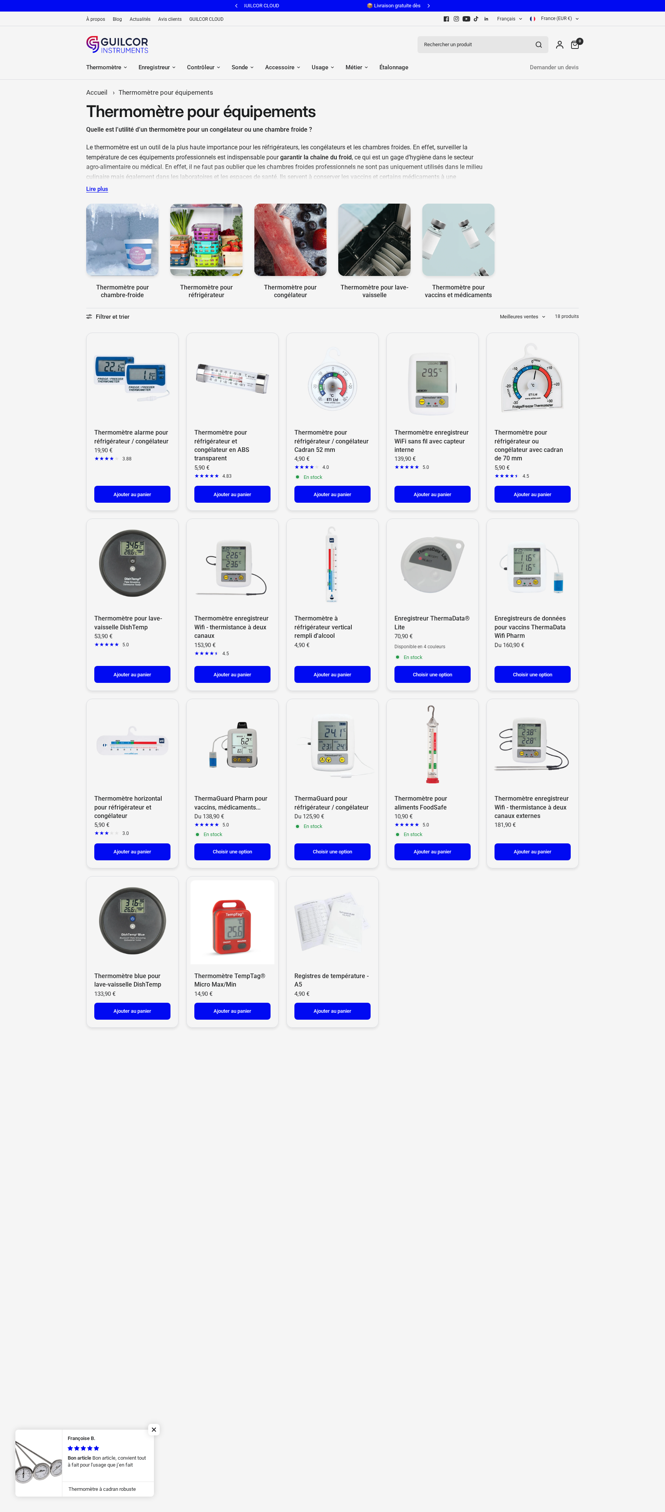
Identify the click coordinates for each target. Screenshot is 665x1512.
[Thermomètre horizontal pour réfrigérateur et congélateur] (132, 745)
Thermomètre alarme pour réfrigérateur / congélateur (131, 437)
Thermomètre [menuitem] (103, 67)
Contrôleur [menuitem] (200, 67)
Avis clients (170, 19)
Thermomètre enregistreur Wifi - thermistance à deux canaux (231, 627)
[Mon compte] (559, 44)
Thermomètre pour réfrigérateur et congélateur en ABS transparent (221, 445)
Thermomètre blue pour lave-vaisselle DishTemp (127, 980)
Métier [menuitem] (354, 67)
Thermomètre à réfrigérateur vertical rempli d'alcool (323, 627)
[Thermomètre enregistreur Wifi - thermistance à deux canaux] (232, 565)
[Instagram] (456, 19)
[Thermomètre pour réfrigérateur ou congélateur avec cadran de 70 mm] (533, 379)
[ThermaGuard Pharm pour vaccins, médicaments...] (232, 745)
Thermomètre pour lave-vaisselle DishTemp (128, 623)
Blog (117, 19)
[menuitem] (97, 19)
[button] (154, 1429)
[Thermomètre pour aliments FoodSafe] (433, 745)
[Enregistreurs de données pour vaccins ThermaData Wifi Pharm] (533, 565)
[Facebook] (446, 19)
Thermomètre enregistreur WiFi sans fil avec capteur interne (431, 441)
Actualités (140, 19)
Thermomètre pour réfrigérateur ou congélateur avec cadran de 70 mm (529, 445)
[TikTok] (476, 19)
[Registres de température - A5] (332, 922)
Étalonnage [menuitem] (393, 67)
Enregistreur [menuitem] (154, 67)
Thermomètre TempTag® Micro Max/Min (230, 980)
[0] (573, 44)
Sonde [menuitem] (240, 67)
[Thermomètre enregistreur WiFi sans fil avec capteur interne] (433, 379)
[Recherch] (538, 44)
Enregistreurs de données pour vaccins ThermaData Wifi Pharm (530, 627)
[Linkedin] (486, 19)
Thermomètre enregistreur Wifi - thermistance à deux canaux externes (532, 807)
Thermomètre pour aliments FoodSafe (420, 803)
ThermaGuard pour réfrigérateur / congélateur (331, 803)
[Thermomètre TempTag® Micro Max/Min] (232, 922)
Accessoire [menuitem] (279, 67)
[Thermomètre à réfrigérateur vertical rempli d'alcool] (332, 565)
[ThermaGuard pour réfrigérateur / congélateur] (332, 745)
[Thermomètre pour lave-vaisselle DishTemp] (132, 565)
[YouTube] (466, 19)
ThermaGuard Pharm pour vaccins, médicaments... (230, 803)
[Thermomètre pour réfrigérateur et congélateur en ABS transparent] (232, 379)
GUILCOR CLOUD (206, 19)
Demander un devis (554, 67)
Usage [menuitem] (320, 67)
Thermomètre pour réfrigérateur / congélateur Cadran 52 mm (331, 441)
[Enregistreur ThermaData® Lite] (433, 565)
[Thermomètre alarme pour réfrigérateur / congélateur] (132, 379)
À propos (95, 19)
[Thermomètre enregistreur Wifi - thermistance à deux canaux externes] (533, 745)
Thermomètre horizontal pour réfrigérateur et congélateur (128, 807)
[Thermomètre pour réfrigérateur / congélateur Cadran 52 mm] (332, 379)
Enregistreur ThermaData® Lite (432, 623)
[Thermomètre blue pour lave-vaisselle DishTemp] (132, 922)
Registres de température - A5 (331, 980)
